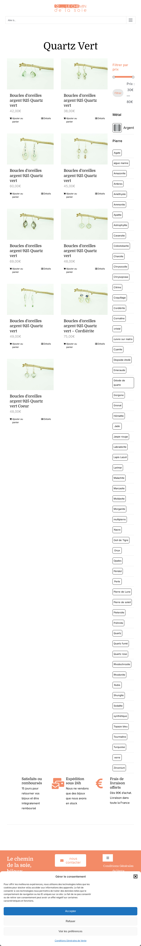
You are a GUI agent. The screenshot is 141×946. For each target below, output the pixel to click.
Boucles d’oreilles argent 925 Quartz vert (26, 100)
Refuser (70, 921)
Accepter (70, 911)
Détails (47, 118)
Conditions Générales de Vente (70, 940)
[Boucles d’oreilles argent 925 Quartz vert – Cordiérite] (84, 299)
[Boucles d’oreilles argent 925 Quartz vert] (30, 73)
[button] (135, 876)
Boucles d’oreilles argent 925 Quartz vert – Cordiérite (80, 326)
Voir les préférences (70, 931)
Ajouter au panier (17, 120)
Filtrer (118, 93)
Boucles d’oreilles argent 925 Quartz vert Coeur (26, 401)
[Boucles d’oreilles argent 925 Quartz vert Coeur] (30, 374)
